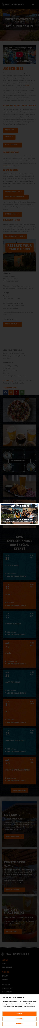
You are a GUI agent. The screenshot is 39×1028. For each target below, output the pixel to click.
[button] (36, 505)
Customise (19, 1019)
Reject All (19, 1024)
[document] (19, 514)
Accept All (19, 1014)
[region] (19, 1011)
